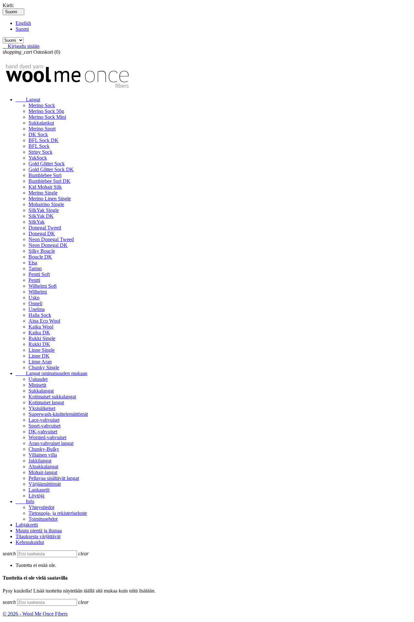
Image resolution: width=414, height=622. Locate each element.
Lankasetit (38, 490)
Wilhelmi (37, 291)
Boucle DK (40, 257)
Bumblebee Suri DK (49, 181)
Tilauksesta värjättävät (38, 536)
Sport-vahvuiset (44, 425)
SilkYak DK (41, 216)
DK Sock (38, 134)
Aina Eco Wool (44, 321)
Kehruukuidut (30, 542)
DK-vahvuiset (42, 431)
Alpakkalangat (43, 466)
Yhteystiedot (41, 507)
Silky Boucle (41, 251)
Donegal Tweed (44, 227)
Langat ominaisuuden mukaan (51, 373)
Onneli (35, 303)
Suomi (22, 29)
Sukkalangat (41, 391)
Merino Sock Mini (47, 117)
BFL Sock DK (43, 140)
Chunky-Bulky (43, 449)
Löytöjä (36, 495)
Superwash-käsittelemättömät (58, 414)
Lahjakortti (27, 525)
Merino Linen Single (49, 198)
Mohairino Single (46, 204)
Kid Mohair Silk (45, 187)
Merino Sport (42, 128)
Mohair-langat (42, 472)
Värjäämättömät (44, 484)
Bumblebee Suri (44, 175)
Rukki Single (41, 338)
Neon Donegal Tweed (51, 239)
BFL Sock (38, 146)
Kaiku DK (39, 332)
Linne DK (38, 356)
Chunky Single (43, 367)
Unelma (36, 309)
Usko (33, 297)
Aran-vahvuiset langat (50, 443)
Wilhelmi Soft (42, 286)
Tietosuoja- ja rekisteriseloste (57, 513)
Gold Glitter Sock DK (51, 169)
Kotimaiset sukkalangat (52, 396)
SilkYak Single (43, 210)
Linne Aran (40, 361)
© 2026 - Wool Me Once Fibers (35, 613)
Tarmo (35, 268)
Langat (28, 99)
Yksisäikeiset (41, 408)
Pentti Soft (39, 274)
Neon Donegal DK (48, 245)
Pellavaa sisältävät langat (53, 478)
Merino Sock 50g (46, 111)
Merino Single (43, 192)
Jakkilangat (39, 460)
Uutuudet (38, 379)
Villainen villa (42, 455)
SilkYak (36, 222)
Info (25, 501)
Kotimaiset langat (46, 402)
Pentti (34, 280)
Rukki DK (39, 344)
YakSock (37, 158)
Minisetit (37, 385)
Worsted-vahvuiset (47, 437)
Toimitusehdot (43, 519)
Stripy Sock (40, 152)
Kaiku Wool (40, 326)
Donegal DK (41, 233)
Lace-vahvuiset (44, 420)
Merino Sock (41, 105)
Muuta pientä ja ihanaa (39, 530)
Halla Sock (39, 315)
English (23, 23)
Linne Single (41, 350)
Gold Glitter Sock (46, 163)
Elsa (32, 262)
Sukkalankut (41, 123)
